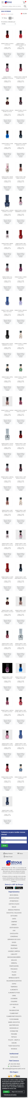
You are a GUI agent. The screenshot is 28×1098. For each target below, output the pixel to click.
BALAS (14, 907)
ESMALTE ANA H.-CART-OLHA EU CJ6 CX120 (20, 444)
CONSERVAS (14, 936)
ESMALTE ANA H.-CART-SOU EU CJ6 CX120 (20, 477)
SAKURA (14, 1043)
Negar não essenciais (17, 1091)
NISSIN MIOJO (14, 1028)
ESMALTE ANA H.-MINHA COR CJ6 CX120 (7, 244)
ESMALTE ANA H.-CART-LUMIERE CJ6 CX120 (20, 511)
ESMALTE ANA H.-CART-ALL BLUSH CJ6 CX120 (7, 477)
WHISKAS (14, 1049)
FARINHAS (14, 945)
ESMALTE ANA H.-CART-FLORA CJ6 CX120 (20, 677)
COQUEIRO (14, 1001)
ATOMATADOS (14, 901)
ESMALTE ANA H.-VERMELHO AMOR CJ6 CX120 (20, 45)
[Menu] (2, 2)
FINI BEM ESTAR (14, 1010)
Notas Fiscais (9, 856)
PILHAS (14, 972)
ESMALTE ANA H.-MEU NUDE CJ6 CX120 (21, 177)
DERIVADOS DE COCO (14, 939)
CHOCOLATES (14, 933)
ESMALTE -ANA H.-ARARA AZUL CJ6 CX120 (7, 311)
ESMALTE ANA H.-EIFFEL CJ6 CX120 (7, 377)
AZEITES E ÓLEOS (14, 904)
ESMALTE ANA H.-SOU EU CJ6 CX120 (20, 111)
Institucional (14, 1057)
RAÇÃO (14, 975)
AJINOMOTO (14, 989)
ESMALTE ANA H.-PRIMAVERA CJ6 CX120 (7, 77)
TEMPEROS (14, 987)
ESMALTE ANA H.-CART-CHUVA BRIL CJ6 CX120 (20, 644)
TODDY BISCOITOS (14, 1046)
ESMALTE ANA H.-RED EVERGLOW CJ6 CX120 (20, 244)
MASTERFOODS (14, 1025)
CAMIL (14, 995)
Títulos (21, 853)
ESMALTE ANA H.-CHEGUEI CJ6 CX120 (7, 411)
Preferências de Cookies (10, 1094)
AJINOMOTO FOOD (14, 992)
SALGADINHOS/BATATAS (14, 981)
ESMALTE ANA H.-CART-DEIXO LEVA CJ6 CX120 (7, 644)
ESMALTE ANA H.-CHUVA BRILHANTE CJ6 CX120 (7, 444)
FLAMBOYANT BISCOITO (14, 1016)
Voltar (24, 13)
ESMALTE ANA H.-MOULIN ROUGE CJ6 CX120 (7, 111)
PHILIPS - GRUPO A (14, 1040)
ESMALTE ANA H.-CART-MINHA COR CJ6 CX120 (7, 544)
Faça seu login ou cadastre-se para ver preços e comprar (7, 55)
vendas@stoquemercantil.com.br (15, 1068)
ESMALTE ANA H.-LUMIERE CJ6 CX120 (21, 344)
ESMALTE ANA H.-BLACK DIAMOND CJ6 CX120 (7, 344)
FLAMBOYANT (14, 1013)
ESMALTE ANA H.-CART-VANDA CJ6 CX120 (7, 677)
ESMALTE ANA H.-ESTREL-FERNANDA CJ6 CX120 (21, 211)
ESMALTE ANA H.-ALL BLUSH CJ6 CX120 (7, 277)
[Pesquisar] (25, 6)
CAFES (14, 919)
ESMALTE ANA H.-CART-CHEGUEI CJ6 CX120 (20, 611)
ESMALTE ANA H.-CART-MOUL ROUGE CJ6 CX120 (7, 611)
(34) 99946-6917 (15, 1066)
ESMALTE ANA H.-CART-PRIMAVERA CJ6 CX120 (7, 744)
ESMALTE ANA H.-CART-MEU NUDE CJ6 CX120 (7, 511)
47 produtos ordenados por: (8, 21)
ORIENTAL (14, 963)
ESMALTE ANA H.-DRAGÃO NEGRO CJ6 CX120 (21, 144)
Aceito (6, 1091)
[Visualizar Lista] (12, 18)
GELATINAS (14, 948)
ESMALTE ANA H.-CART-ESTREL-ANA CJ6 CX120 (20, 711)
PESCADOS (14, 969)
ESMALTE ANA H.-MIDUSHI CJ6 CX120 (21, 311)
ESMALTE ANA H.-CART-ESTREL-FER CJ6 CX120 (20, 544)
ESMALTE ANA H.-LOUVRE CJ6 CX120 (21, 777)
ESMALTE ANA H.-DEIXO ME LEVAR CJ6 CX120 (20, 77)
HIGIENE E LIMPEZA (14, 951)
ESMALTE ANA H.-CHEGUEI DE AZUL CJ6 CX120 (7, 211)
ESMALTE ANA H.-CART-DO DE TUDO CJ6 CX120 (7, 711)
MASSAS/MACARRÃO (14, 957)
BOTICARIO (14, 916)
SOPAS (14, 984)
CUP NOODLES (14, 1004)
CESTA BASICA (14, 927)
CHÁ (14, 930)
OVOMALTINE (14, 1031)
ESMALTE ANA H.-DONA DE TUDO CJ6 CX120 (20, 411)
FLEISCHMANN (14, 1019)
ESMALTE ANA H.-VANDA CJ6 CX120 (20, 277)
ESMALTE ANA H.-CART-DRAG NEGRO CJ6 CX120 (21, 577)
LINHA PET (14, 954)
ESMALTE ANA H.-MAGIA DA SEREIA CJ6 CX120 (7, 177)
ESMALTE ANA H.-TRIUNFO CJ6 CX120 (21, 377)
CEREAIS (14, 924)
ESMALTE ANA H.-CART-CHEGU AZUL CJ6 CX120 (7, 811)
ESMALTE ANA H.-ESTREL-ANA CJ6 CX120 (7, 777)
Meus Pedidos (9, 853)
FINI (14, 1007)
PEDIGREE (14, 1034)
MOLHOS (14, 960)
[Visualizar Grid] (10, 18)
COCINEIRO (14, 998)
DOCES (14, 942)
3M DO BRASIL (14, 895)
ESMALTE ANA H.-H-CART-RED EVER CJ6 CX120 (7, 577)
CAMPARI (14, 921)
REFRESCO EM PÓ (14, 978)
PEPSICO (14, 1037)
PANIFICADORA (14, 966)
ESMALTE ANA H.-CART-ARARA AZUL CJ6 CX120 (21, 744)
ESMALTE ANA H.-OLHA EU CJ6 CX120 (7, 44)
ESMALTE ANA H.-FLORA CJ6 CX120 (7, 144)
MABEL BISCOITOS (14, 1022)
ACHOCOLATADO (14, 898)
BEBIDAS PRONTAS (14, 910)
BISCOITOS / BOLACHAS (14, 913)
